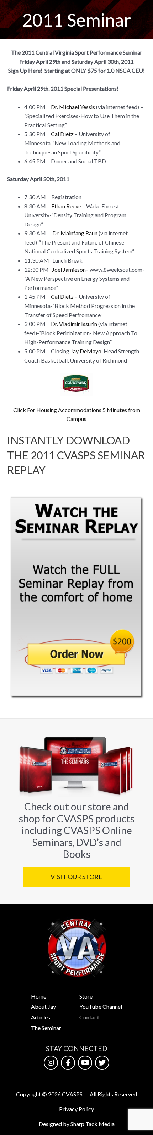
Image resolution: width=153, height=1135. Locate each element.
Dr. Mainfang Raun (74, 233)
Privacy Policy (76, 1109)
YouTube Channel (100, 1006)
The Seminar (46, 1027)
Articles (40, 1017)
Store (86, 996)
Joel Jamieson (69, 269)
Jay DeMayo (85, 351)
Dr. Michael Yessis (73, 106)
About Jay (43, 1006)
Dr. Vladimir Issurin (74, 323)
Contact (89, 1017)
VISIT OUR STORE (76, 877)
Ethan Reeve (66, 206)
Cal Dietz (62, 133)
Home (38, 996)
